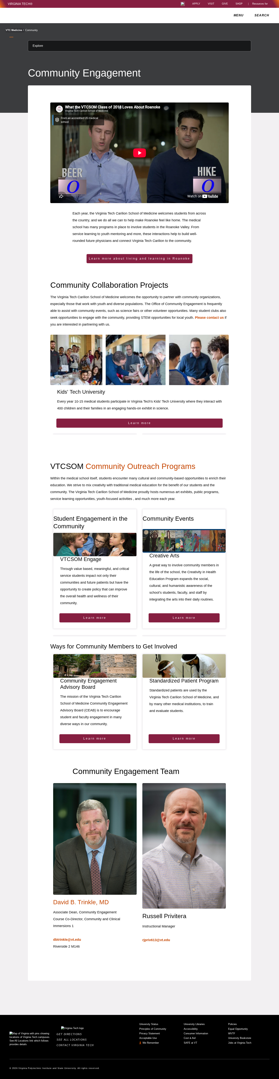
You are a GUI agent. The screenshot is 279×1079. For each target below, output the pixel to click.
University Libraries (194, 1024)
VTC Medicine (15, 30)
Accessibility (191, 1028)
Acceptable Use (148, 1038)
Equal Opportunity (238, 1028)
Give (225, 4)
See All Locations (73, 1039)
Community (31, 30)
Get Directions (70, 1034)
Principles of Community (152, 1028)
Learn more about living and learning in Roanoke (139, 258)
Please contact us (209, 317)
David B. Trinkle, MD (81, 902)
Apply (196, 4)
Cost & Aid (189, 1038)
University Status (148, 1024)
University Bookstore (239, 1038)
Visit (211, 4)
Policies (232, 1024)
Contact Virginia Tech (76, 1045)
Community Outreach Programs (140, 466)
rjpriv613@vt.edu (156, 940)
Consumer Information (196, 1033)
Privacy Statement (149, 1033)
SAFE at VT (190, 1042)
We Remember (151, 1042)
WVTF (231, 1033)
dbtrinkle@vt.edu (67, 940)
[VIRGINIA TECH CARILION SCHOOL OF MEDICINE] (33, 15)
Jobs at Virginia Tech (239, 1042)
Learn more (139, 423)
